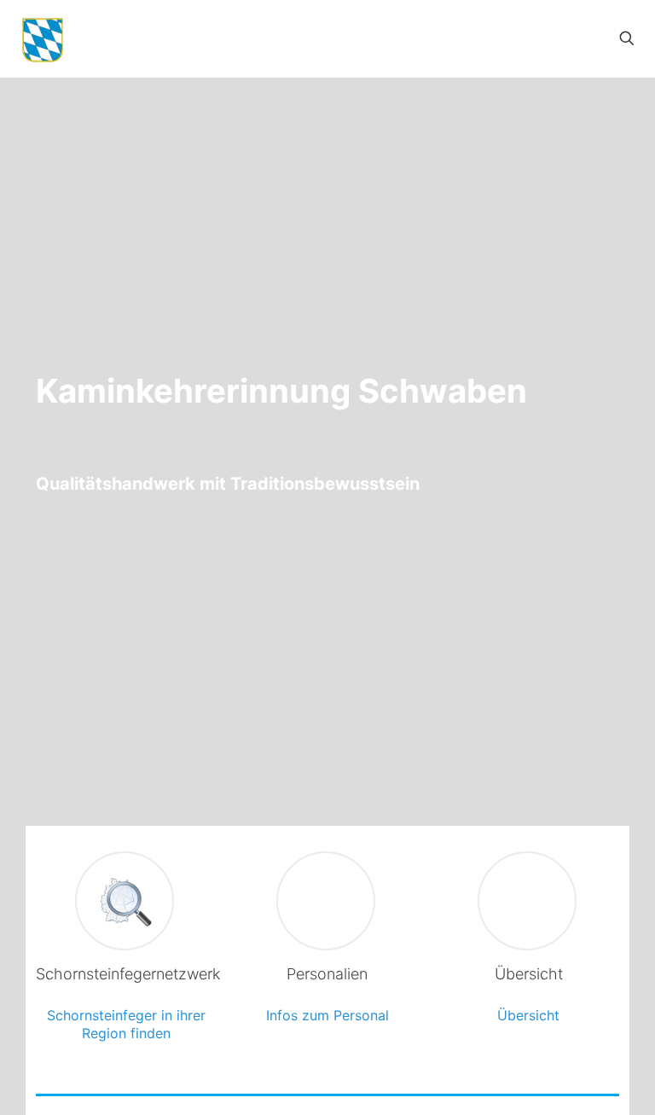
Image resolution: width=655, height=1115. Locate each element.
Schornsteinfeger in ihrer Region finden (126, 1024)
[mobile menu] (567, 38)
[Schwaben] (42, 38)
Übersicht (528, 1015)
